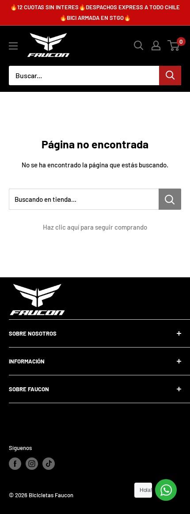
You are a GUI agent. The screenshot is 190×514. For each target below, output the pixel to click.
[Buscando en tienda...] (170, 199)
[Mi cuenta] (156, 45)
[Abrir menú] (13, 45)
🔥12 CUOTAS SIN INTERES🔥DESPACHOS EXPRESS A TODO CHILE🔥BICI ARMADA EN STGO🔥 (95, 12)
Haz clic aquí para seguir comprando (95, 227)
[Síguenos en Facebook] (15, 463)
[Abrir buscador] (139, 45)
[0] (173, 45)
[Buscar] (170, 75)
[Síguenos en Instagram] (32, 463)
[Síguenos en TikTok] (48, 463)
